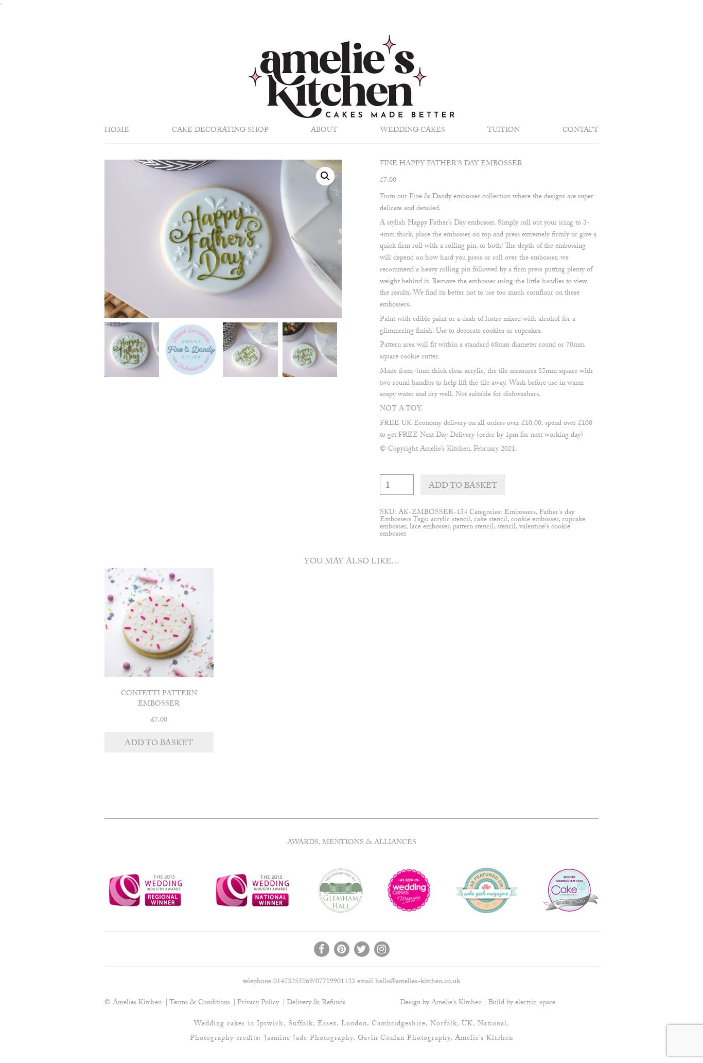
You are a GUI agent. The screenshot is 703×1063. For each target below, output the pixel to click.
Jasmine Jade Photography (308, 1039)
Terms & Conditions (199, 1003)
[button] (325, 176)
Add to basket (463, 486)
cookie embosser (534, 520)
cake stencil (490, 520)
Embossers (520, 513)
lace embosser (429, 527)
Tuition (503, 130)
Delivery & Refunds (316, 1003)
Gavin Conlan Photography (404, 1039)
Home (116, 130)
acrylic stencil (450, 520)
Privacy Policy (258, 1003)
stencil (506, 527)
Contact (581, 130)
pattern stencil (473, 527)
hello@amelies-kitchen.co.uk (417, 982)
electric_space (535, 1003)
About (324, 130)
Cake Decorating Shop (220, 130)
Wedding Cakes (412, 130)
